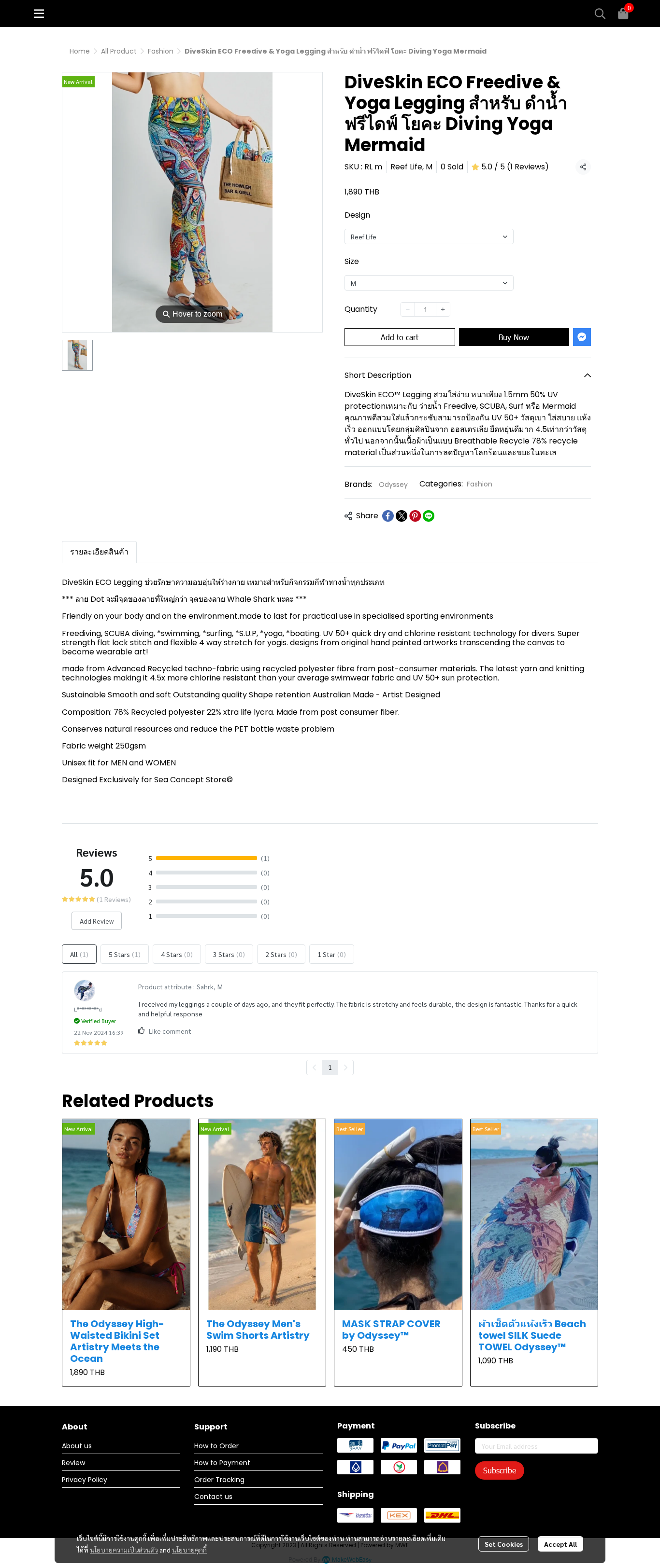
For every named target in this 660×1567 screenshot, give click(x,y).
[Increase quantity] (443, 309)
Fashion (160, 51)
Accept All (560, 1543)
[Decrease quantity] (408, 309)
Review (73, 1463)
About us (77, 1446)
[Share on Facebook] (388, 516)
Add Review (97, 920)
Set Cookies (504, 1543)
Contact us (213, 1496)
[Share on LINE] (428, 516)
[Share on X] (401, 516)
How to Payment (222, 1463)
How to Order (216, 1446)
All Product (119, 51)
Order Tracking (219, 1479)
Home (80, 51)
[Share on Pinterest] (415, 516)
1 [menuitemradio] (330, 1067)
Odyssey (393, 484)
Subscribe (499, 1470)
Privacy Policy (84, 1479)
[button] (600, 13)
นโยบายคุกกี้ (189, 1549)
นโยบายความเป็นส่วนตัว (124, 1549)
